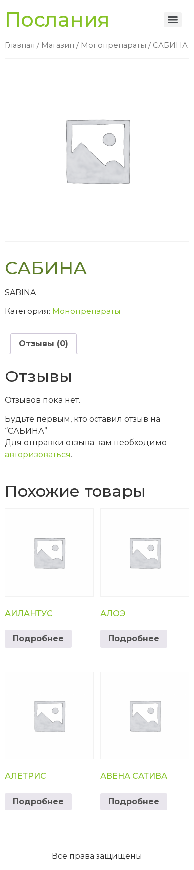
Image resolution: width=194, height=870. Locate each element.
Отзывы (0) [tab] (43, 343)
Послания (57, 19)
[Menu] (173, 19)
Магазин (57, 45)
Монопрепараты (113, 45)
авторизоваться (38, 454)
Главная (20, 45)
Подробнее (38, 638)
